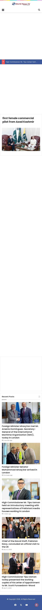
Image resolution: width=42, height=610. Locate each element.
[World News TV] (21, 4)
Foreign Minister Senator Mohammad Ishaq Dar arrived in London (19, 469)
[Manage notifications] (36, 605)
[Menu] (3, 9)
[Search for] (39, 9)
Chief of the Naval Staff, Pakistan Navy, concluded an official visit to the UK (20, 544)
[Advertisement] (21, 35)
